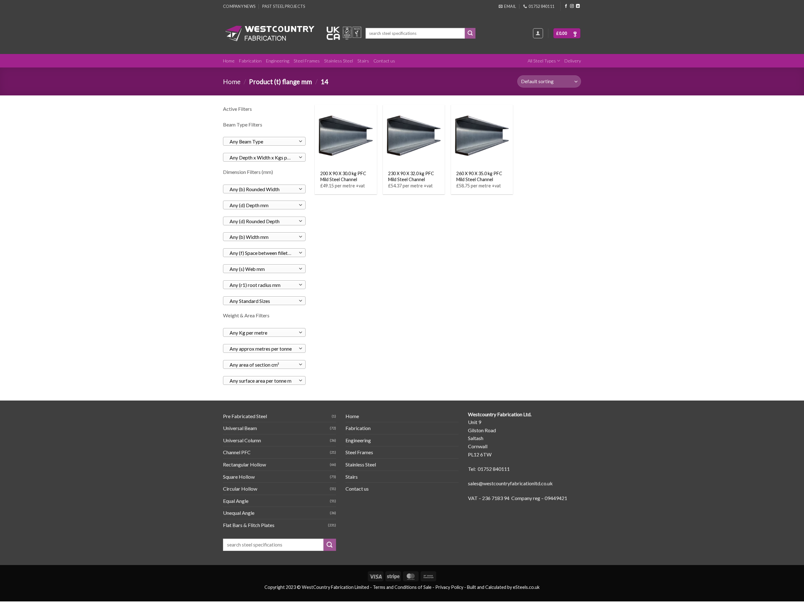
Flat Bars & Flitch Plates (248, 525)
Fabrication (250, 60)
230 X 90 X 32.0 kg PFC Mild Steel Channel (411, 176)
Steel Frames (307, 60)
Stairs (363, 60)
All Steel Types (542, 60)
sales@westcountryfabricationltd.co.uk (510, 483)
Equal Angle (235, 501)
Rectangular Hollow (244, 464)
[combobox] (264, 141)
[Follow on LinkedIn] (578, 6)
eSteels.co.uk (526, 587)
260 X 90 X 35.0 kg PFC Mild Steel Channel (479, 176)
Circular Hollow (240, 489)
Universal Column (242, 440)
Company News (239, 6)
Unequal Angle (238, 513)
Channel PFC (237, 452)
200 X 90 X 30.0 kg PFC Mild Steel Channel (343, 176)
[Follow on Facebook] (566, 6)
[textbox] (262, 141)
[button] (566, 33)
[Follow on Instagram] (572, 6)
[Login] (538, 33)
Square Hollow (239, 477)
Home (229, 60)
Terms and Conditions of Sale (402, 587)
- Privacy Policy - (449, 587)
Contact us (384, 60)
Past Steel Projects (283, 6)
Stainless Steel (338, 60)
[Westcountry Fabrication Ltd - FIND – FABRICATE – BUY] (270, 33)
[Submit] (470, 33)
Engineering (277, 60)
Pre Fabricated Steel (245, 416)
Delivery (572, 60)
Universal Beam (240, 428)
